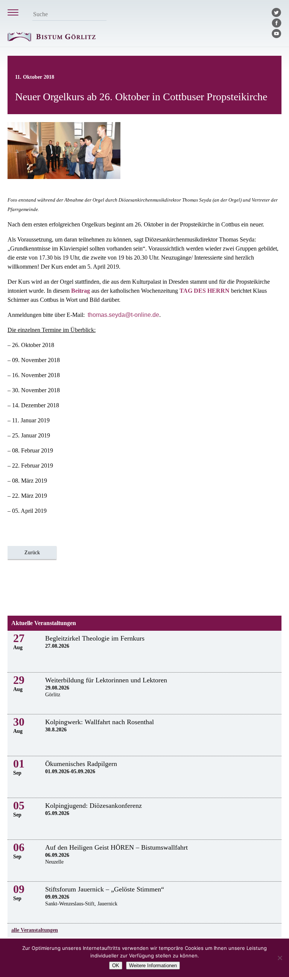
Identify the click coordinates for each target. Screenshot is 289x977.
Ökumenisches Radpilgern (81, 764)
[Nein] (279, 958)
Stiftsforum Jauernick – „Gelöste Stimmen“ (104, 889)
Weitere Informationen (153, 965)
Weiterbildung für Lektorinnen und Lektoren (106, 680)
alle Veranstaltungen (34, 930)
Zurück (32, 552)
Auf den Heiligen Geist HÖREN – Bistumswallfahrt (116, 847)
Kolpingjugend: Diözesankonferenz (93, 805)
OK (115, 965)
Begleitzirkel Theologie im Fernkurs (94, 638)
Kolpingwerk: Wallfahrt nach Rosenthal (99, 722)
